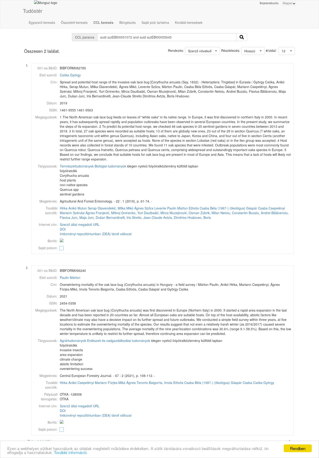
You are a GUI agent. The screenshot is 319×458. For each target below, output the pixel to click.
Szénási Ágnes (84, 212)
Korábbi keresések (188, 22)
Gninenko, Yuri (132, 212)
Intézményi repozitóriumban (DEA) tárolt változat (95, 233)
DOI (63, 229)
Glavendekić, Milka (111, 208)
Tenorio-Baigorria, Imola (154, 382)
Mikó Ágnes (135, 208)
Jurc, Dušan (96, 217)
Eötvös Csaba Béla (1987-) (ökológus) (217, 208)
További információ (70, 452)
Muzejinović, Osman (184, 212)
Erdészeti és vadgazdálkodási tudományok (118, 340)
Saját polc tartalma (155, 22)
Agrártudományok (73, 340)
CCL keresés (103, 22)
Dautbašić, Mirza (156, 212)
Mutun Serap (87, 208)
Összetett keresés (74, 22)
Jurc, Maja (79, 217)
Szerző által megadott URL (79, 224)
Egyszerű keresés (42, 22)
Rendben (297, 448)
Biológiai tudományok (110, 166)
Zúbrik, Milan (210, 212)
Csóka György (70, 75)
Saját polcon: (47, 247)
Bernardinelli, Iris (118, 217)
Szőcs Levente (155, 208)
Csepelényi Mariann (92, 382)
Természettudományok (77, 166)
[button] (287, 51)
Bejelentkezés (269, 3)
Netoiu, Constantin (234, 212)
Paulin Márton (177, 208)
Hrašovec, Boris (199, 217)
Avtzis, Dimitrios (175, 217)
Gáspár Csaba (257, 208)
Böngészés (127, 22)
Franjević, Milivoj (108, 212)
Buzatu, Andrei (259, 212)
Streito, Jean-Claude (147, 217)
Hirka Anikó (68, 208)
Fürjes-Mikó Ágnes (122, 382)
